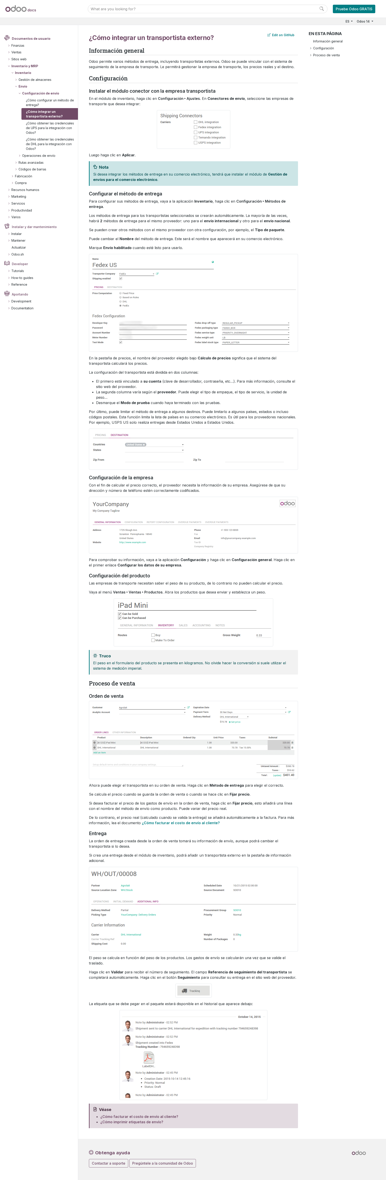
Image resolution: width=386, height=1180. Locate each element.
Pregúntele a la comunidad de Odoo (162, 1163)
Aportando (20, 294)
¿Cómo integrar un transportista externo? (44, 114)
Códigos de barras (32, 169)
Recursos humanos (25, 190)
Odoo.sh (17, 254)
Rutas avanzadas (31, 162)
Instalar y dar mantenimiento (34, 227)
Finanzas (17, 45)
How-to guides (22, 278)
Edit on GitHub (282, 35)
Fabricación (23, 176)
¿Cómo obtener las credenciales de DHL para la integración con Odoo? (50, 144)
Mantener (18, 240)
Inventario (23, 73)
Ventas (16, 52)
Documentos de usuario (31, 38)
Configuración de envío (40, 93)
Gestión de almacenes (35, 80)
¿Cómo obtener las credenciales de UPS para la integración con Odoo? (50, 127)
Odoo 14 (364, 21)
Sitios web (19, 59)
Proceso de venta (326, 55)
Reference (19, 284)
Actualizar (19, 247)
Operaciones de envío (38, 155)
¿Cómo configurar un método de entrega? (50, 102)
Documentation (22, 308)
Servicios (18, 203)
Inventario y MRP (24, 66)
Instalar (16, 234)
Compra (21, 183)
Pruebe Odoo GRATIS (354, 9)
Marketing (18, 196)
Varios (16, 217)
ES (348, 21)
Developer (20, 264)
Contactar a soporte (108, 1163)
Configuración (323, 48)
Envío (23, 86)
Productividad (21, 210)
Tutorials (17, 271)
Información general (328, 41)
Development (21, 301)
